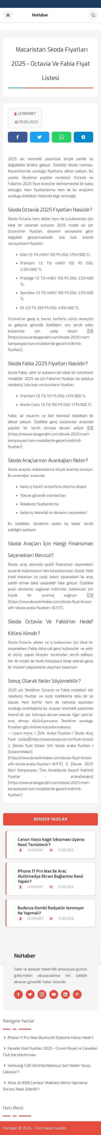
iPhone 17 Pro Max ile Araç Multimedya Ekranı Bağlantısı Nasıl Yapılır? (50, 876)
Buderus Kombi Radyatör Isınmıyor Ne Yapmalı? (51, 910)
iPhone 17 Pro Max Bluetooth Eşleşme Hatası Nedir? (50, 1037)
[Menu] (8, 15)
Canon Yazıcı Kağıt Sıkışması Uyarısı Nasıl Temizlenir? (51, 842)
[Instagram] (42, 994)
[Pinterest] (77, 994)
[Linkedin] (65, 994)
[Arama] (93, 15)
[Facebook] (18, 994)
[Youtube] (53, 994)
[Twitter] (30, 994)
